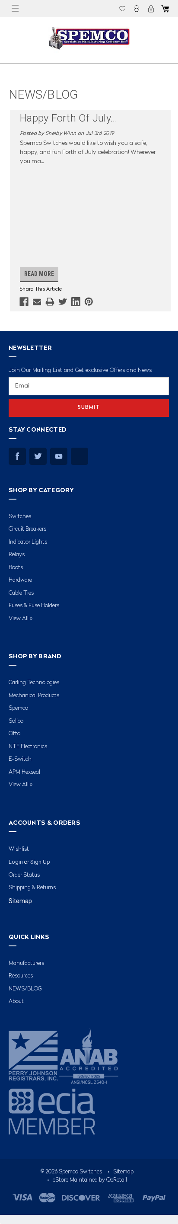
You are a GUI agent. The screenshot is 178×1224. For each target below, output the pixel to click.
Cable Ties (21, 593)
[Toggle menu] (15, 8)
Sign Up (40, 862)
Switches (20, 516)
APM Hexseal (24, 772)
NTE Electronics (28, 747)
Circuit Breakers (27, 529)
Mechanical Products (34, 696)
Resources (21, 976)
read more (39, 273)
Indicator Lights (28, 542)
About (16, 1001)
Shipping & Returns (32, 888)
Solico (16, 721)
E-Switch (20, 759)
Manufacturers (26, 963)
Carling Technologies (34, 683)
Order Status (24, 875)
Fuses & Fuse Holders (34, 606)
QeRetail (116, 1180)
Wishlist (122, 8)
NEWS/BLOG (25, 989)
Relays (17, 555)
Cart (165, 8)
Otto (14, 734)
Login (136, 8)
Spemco (18, 708)
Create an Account (150, 8)
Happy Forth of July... (69, 118)
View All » (20, 619)
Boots (16, 567)
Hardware (20, 580)
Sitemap (20, 900)
